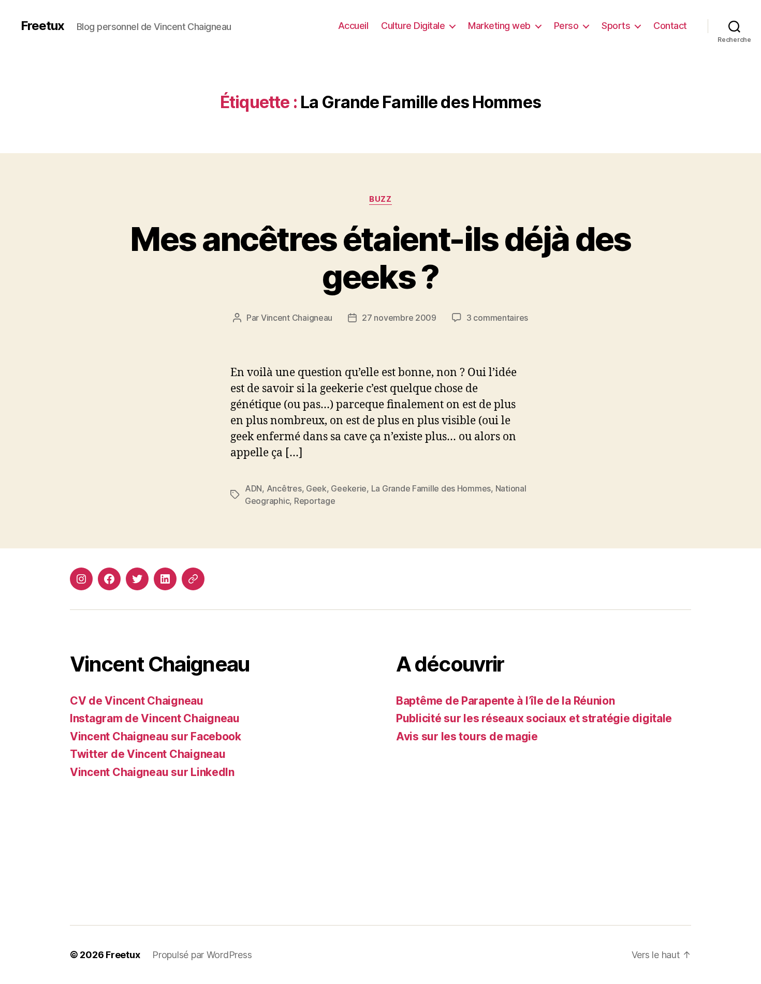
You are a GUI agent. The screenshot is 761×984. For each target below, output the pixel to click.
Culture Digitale (413, 25)
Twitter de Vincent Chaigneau (147, 754)
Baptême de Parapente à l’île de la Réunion (505, 700)
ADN (253, 488)
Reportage (314, 501)
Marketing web (499, 25)
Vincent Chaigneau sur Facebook (155, 736)
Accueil (353, 25)
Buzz (380, 199)
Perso (566, 25)
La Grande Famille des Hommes (431, 488)
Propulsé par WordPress (202, 954)
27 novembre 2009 (399, 317)
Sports (616, 25)
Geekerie (349, 488)
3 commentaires (497, 317)
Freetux (42, 26)
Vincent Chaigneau (296, 317)
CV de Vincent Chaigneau (136, 700)
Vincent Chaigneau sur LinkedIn (152, 772)
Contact (670, 25)
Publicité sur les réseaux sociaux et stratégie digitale (534, 718)
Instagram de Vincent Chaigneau (155, 718)
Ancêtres (284, 488)
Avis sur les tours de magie (467, 736)
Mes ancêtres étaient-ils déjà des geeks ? (380, 257)
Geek (316, 488)
